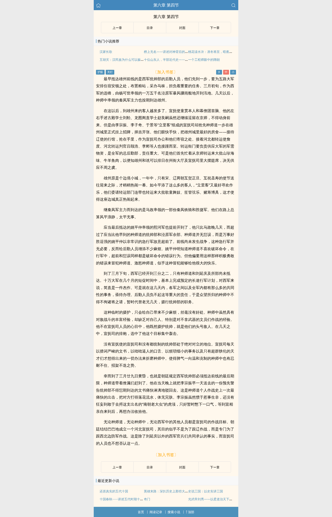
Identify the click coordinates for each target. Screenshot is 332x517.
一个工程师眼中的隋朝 (204, 59)
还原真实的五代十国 (114, 491)
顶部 (191, 512)
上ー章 (117, 28)
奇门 (147, 499)
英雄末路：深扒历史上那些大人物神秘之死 (174, 491)
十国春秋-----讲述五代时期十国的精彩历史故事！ (134, 499)
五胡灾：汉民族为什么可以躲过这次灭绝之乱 (131, 59)
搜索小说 (174, 512)
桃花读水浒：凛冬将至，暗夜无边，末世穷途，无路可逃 (227, 51)
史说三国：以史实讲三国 (205, 491)
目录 (150, 28)
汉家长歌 (106, 51)
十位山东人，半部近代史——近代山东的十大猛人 (178, 59)
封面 (182, 28)
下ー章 (215, 28)
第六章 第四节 (166, 5)
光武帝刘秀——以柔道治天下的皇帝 (213, 499)
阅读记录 (156, 512)
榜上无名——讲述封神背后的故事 (167, 51)
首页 (141, 512)
